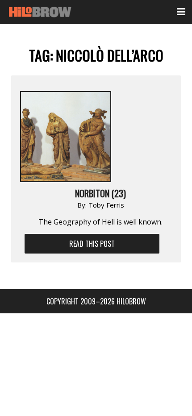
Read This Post (92, 243)
